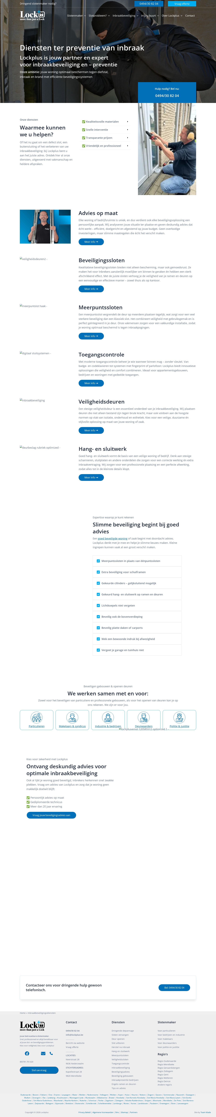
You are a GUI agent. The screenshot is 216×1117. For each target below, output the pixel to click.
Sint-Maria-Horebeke (155, 1097)
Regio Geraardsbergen (169, 1067)
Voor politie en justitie (168, 1047)
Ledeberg (51, 1097)
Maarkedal (58, 1100)
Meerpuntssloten (120, 1055)
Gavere (159, 1095)
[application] (84, 15)
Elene (173, 1103)
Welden (113, 1095)
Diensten (118, 1022)
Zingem (151, 1095)
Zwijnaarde (39, 1103)
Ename (57, 1095)
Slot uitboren (118, 1043)
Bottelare (69, 1103)
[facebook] (27, 1053)
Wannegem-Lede (76, 1097)
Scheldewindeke (104, 1103)
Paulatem (154, 1103)
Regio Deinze (164, 1081)
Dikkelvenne (102, 1097)
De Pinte (177, 1100)
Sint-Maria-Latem (173, 1097)
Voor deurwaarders (167, 1043)
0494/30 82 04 (72, 1030)
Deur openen (118, 1039)
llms (117, 1112)
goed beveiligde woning (112, 538)
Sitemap (124, 1112)
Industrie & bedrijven (108, 726)
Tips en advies (119, 1088)
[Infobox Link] (167, 92)
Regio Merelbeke (166, 1064)
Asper (120, 1095)
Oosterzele (79, 1103)
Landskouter (143, 1103)
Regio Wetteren (165, 1078)
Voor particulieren (166, 1030)
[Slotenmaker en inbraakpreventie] (32, 15)
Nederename (92, 1095)
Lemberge (117, 1103)
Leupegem (66, 1095)
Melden (82, 1095)
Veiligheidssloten (120, 1059)
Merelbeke (167, 1100)
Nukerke (83, 1100)
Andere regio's (165, 1084)
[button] (148, 4)
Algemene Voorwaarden (102, 1112)
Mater (74, 1095)
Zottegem (119, 1100)
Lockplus (45, 1112)
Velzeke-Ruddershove (134, 1100)
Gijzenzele (59, 1103)
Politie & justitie (179, 726)
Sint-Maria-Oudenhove (42, 1100)
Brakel (111, 1097)
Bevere (35, 1095)
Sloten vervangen (120, 1034)
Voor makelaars (165, 1039)
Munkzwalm (90, 1097)
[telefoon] (51, 1053)
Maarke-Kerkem (71, 1100)
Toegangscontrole (120, 1063)
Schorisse (92, 1100)
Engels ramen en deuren (124, 1084)
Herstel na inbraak (121, 1047)
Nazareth (180, 1095)
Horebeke (120, 1097)
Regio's (163, 1054)
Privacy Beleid (84, 1112)
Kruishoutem (62, 1097)
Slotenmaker (167, 1022)
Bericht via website (75, 1043)
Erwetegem (164, 1103)
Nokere (143, 1095)
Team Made (206, 1112)
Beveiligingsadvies (121, 1071)
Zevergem (36, 1097)
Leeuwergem (183, 1103)
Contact (71, 1022)
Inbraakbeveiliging (121, 1067)
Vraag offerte (72, 1047)
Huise (127, 1095)
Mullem (27, 1097)
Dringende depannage (123, 1030)
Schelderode (91, 1103)
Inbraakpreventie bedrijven (125, 1080)
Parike (100, 1100)
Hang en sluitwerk (120, 1051)
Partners (133, 1112)
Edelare (43, 1095)
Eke (44, 1097)
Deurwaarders (144, 726)
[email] (43, 1053)
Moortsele (157, 1100)
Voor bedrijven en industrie (171, 1034)
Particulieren (37, 726)
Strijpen (148, 1100)
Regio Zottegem (165, 1071)
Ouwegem (190, 1095)
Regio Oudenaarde (167, 1061)
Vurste (133, 1103)
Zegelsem (109, 1100)
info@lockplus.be (74, 1034)
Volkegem (104, 1095)
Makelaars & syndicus (72, 726)
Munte (126, 1103)
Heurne (135, 1095)
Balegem (49, 1103)
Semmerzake (169, 1095)
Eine (50, 1095)
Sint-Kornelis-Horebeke (135, 1097)
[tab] (105, 122)
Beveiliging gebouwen (122, 1075)
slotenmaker (40, 3)
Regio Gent (163, 1074)
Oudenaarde (25, 1095)
